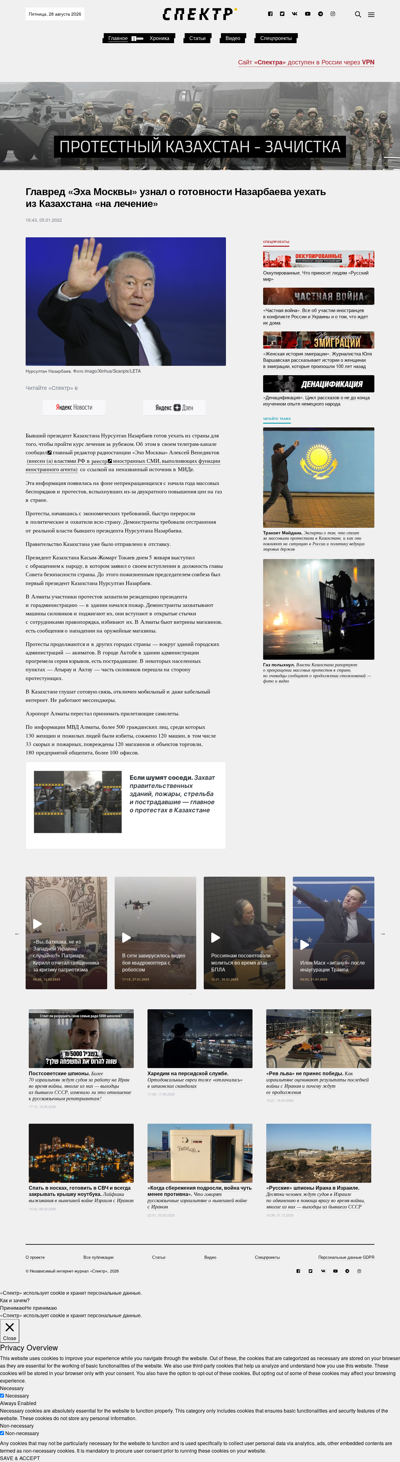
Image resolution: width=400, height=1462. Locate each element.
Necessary (17, 1395)
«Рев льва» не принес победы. (317, 1082)
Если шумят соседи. (172, 794)
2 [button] (200, 994)
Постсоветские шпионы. (80, 1085)
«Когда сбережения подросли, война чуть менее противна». (200, 1197)
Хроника (159, 38)
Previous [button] (17, 933)
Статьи (197, 38)
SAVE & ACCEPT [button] (20, 1458)
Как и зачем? (15, 1300)
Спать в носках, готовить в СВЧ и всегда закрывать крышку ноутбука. (81, 1193)
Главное (118, 38)
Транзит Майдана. (314, 540)
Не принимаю (41, 1307)
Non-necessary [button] (17, 1425)
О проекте (35, 1257)
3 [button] (209, 994)
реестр (99, 460)
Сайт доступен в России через (306, 61)
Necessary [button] (12, 1388)
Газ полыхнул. (317, 672)
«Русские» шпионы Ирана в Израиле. (315, 1197)
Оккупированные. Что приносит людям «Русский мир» (315, 275)
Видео (233, 38)
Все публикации (98, 1257)
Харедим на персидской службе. (195, 1079)
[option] (66, 933)
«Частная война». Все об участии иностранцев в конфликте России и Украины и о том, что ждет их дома (315, 315)
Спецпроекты (276, 38)
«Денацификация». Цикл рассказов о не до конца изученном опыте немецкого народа (316, 400)
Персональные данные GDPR (346, 1257)
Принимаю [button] (12, 1307)
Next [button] (383, 933)
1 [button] (191, 994)
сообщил (36, 452)
